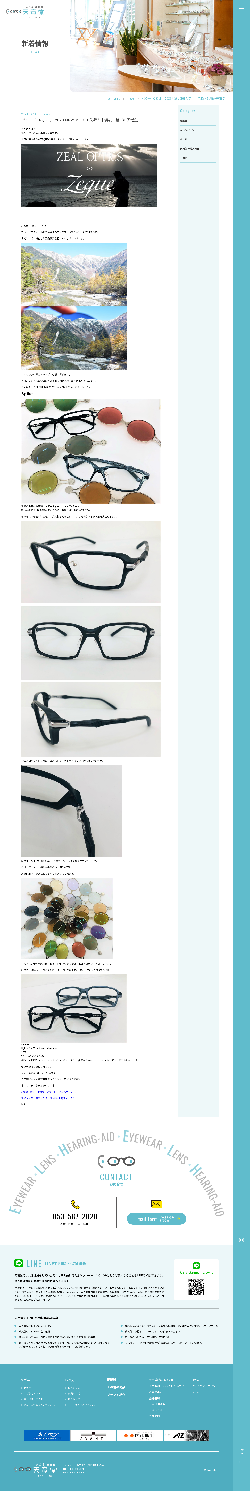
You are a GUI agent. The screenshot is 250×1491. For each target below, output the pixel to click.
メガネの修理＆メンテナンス (39, 1404)
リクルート (161, 1409)
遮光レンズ (74, 1399)
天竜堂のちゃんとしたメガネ (166, 1386)
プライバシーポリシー (205, 1386)
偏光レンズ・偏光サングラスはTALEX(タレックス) (48, 1098)
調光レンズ (74, 1393)
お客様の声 (156, 1392)
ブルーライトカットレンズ (82, 1404)
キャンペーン (187, 130)
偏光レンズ (74, 1388)
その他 (183, 139)
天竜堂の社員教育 (189, 148)
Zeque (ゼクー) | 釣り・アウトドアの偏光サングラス (49, 1091)
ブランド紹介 (116, 1394)
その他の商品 (116, 1387)
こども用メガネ (32, 1393)
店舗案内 (154, 1416)
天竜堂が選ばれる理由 (162, 1380)
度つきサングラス (33, 1399)
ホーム (195, 1392)
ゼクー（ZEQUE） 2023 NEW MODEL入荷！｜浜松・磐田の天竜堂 (79, 119)
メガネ (46, 114)
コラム (195, 1380)
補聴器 (183, 121)
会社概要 (160, 1404)
